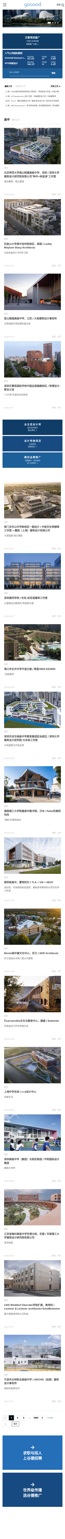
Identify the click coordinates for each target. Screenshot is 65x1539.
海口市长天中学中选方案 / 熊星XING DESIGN (29, 669)
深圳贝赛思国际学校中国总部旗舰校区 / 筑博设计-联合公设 (32, 387)
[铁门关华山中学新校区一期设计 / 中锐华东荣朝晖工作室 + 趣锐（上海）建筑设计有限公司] (32, 500)
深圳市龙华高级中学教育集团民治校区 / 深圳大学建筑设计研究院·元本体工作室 (31, 738)
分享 (59, 194)
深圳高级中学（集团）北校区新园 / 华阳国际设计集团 (31, 1161)
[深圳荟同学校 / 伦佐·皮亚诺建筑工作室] (32, 571)
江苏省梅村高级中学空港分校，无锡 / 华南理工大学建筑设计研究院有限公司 (31, 1235)
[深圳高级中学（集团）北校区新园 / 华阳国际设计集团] (32, 1132)
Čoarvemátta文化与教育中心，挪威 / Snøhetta (31, 1020)
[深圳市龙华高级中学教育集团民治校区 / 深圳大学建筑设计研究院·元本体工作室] (32, 710)
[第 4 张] (58, 22)
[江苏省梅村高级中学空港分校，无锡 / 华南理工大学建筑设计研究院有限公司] (32, 1207)
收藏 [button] (54, 194)
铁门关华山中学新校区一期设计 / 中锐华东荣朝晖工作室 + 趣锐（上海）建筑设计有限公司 (31, 528)
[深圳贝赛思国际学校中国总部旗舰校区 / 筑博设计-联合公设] (32, 359)
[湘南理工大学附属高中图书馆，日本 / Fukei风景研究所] (32, 784)
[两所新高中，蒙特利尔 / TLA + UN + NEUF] (32, 855)
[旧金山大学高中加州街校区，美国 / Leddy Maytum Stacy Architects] (32, 217)
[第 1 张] (49, 22)
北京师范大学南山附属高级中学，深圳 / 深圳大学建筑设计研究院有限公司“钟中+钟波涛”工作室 (31, 174)
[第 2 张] (52, 22)
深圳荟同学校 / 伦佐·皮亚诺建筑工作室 (25, 597)
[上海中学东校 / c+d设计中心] (32, 1065)
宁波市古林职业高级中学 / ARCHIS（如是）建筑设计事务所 (31, 1381)
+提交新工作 (20, 86)
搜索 (53, 73)
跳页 (15, 1424)
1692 (36, 1418)
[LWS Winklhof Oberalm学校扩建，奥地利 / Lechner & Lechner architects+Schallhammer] (32, 1278)
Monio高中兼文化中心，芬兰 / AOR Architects (31, 953)
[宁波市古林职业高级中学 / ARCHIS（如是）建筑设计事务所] (32, 1353)
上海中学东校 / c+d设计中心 (20, 1091)
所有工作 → (55, 86)
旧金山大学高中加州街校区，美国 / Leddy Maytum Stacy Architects (28, 245)
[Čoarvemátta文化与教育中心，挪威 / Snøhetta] (32, 994)
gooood (32, 4)
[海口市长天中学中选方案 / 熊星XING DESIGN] (32, 642)
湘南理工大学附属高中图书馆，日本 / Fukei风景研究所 (32, 812)
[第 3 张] (55, 22)
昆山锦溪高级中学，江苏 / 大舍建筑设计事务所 (30, 318)
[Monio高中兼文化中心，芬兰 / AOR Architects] (32, 926)
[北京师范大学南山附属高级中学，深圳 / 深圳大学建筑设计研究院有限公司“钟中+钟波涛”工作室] (32, 146)
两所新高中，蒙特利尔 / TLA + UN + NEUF (28, 882)
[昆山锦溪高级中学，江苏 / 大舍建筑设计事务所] (32, 292)
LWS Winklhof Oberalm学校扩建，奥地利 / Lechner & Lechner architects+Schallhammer (32, 1306)
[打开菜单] (4, 4)
